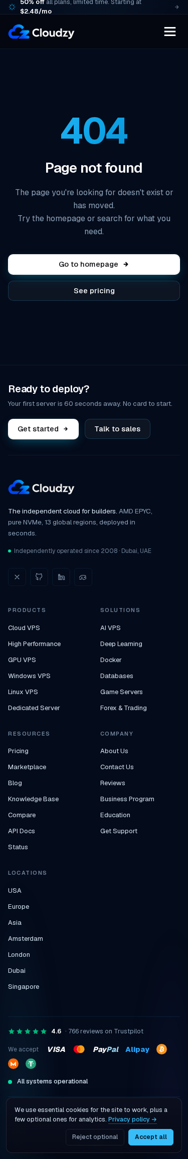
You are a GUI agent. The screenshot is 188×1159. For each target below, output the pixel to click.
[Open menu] (170, 32)
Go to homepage (88, 264)
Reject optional (95, 1137)
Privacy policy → (132, 1119)
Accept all (151, 1137)
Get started (38, 428)
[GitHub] (39, 577)
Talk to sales (117, 428)
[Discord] (83, 577)
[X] (17, 577)
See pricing (94, 290)
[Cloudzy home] (41, 31)
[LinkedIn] (61, 577)
